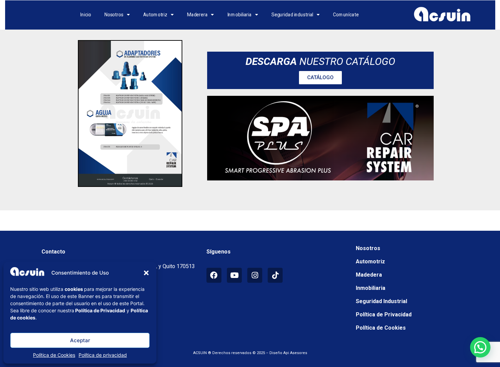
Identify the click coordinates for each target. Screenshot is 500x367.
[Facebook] (213, 275)
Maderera (197, 15)
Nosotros (113, 15)
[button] (146, 272)
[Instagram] (254, 275)
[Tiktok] (275, 275)
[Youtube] (234, 275)
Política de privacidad (103, 355)
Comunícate (346, 15)
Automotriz (155, 15)
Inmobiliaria (240, 15)
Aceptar (80, 340)
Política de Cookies (54, 355)
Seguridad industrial (292, 15)
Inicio (85, 15)
